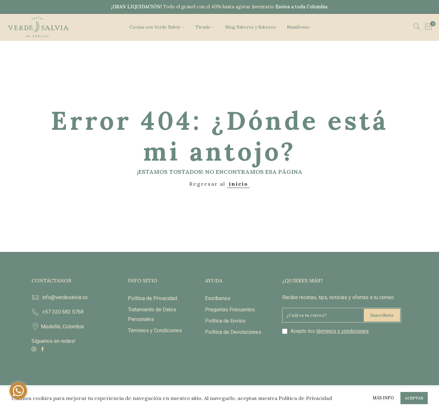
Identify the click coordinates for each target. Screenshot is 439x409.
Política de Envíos (225, 321)
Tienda (202, 27)
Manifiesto (298, 27)
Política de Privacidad (152, 298)
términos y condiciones (342, 331)
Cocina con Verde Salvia (155, 27)
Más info (383, 398)
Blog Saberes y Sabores (250, 27)
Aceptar (414, 398)
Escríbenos (217, 298)
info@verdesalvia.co (65, 297)
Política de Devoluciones (233, 332)
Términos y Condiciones (155, 330)
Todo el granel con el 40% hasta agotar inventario (218, 7)
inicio (238, 184)
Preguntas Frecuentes (230, 310)
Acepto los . (330, 331)
